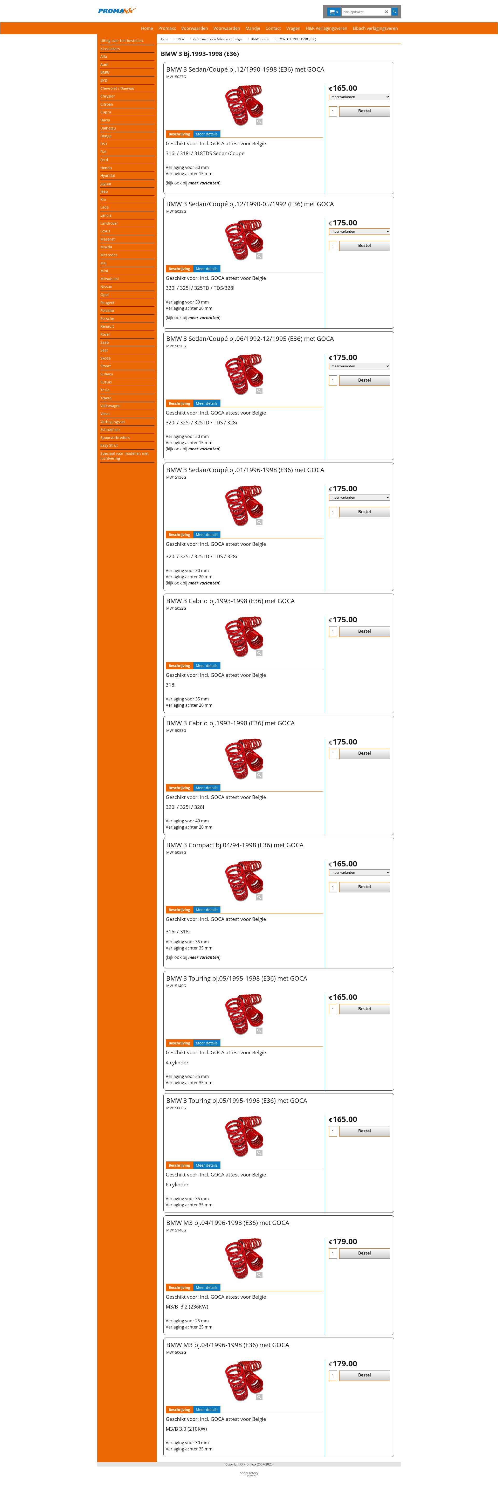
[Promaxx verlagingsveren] (142, 10)
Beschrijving (179, 134)
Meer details (207, 134)
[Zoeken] (394, 12)
